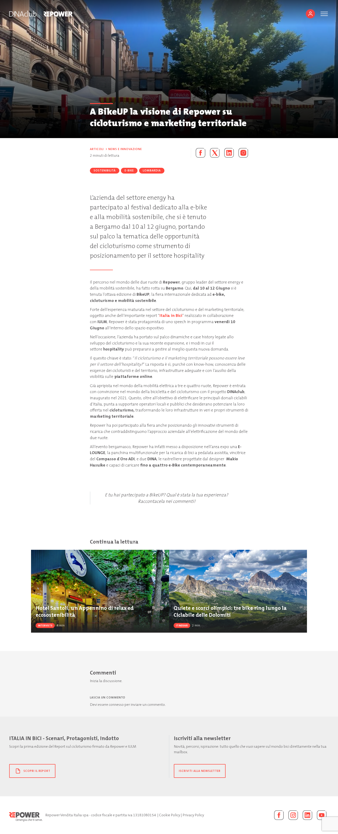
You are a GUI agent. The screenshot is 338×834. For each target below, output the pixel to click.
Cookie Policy (169, 815)
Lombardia (152, 170)
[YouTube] (322, 815)
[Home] (23, 13)
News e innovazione (125, 149)
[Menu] (324, 13)
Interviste (45, 625)
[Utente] (310, 13)
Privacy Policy (193, 815)
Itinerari (182, 625)
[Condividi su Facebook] (198, 153)
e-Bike (129, 170)
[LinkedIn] (307, 815)
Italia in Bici (171, 315)
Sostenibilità (105, 170)
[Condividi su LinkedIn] (229, 153)
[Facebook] (279, 815)
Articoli (97, 149)
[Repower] (58, 13)
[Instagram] (243, 153)
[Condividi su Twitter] (215, 153)
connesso (116, 704)
